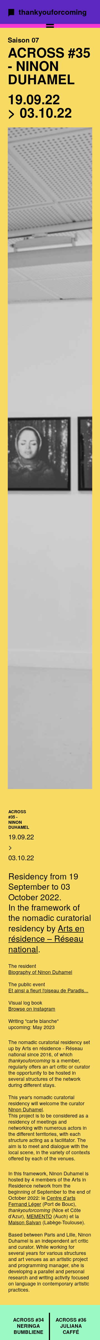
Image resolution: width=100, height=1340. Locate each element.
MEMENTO (39, 1216)
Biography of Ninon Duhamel (40, 971)
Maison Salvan (24, 1222)
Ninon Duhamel (25, 1109)
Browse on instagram (31, 1008)
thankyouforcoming (53, 11)
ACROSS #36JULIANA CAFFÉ (71, 1325)
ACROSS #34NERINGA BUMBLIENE (28, 1325)
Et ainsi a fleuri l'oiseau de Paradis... (48, 990)
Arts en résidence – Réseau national (46, 938)
